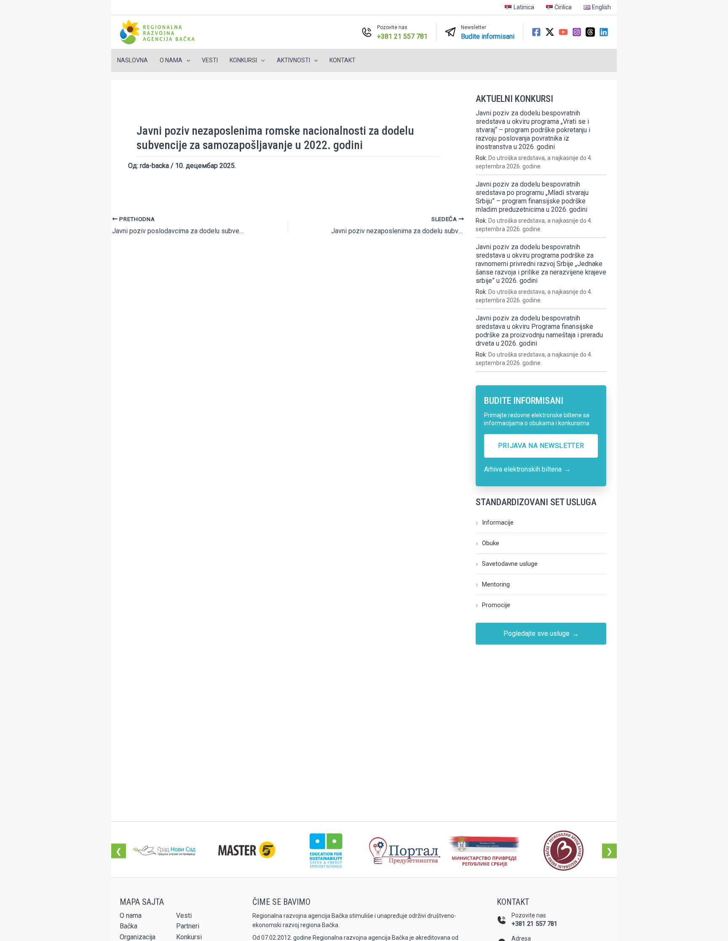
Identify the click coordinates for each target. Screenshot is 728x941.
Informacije (495, 522)
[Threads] (590, 32)
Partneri (187, 926)
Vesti (210, 60)
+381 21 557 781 (534, 924)
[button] (186, 60)
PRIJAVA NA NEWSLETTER (541, 446)
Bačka (128, 926)
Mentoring (493, 584)
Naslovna (132, 60)
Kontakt (342, 60)
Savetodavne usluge (507, 563)
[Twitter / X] (549, 32)
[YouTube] (563, 32)
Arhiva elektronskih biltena (527, 469)
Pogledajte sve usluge (541, 633)
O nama (131, 916)
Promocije (493, 604)
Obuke (487, 542)
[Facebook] (536, 32)
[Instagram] (576, 32)
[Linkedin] (603, 32)
